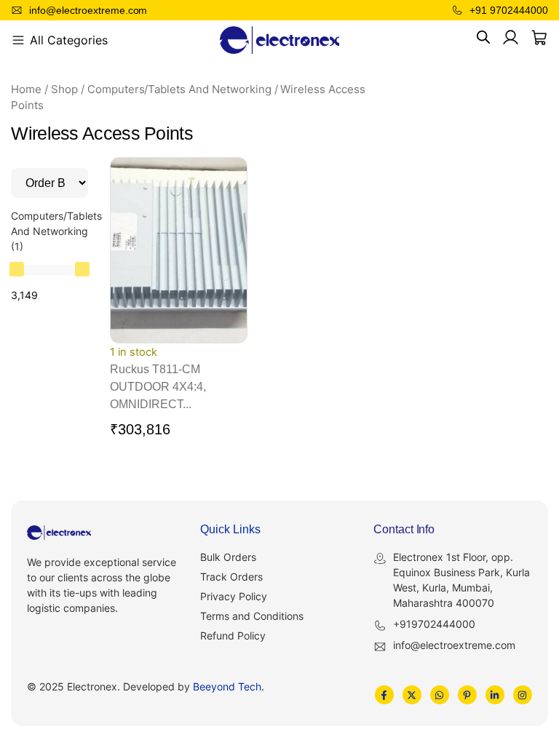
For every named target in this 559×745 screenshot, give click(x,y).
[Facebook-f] (384, 694)
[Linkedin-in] (494, 694)
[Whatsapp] (439, 694)
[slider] (16, 269)
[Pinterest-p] (467, 694)
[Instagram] (522, 694)
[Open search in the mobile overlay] (483, 38)
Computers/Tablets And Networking (179, 89)
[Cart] (539, 38)
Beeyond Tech (227, 686)
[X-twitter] (412, 694)
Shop (64, 89)
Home (26, 89)
